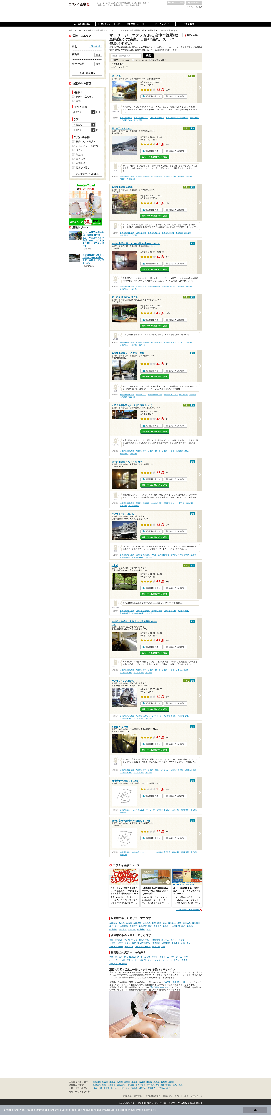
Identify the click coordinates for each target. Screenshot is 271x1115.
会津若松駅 (194, 118)
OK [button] (255, 1110)
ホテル (128, 943)
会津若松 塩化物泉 (127, 176)
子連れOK (129, 946)
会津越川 (191, 926)
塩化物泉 (175, 943)
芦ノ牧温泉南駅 (138, 557)
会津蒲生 (141, 929)
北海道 (149, 1082)
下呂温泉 (130, 1085)
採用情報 (198, 1103)
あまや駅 (123, 506)
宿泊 (111, 940)
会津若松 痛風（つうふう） (174, 343)
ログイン (190, 7)
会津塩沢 (132, 929)
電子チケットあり (122, 60)
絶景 (163, 946)
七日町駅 (123, 120)
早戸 (150, 926)
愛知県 (164, 1082)
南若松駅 (181, 176)
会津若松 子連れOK (157, 118)
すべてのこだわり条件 (87, 174)
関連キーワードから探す (80, 1091)
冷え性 (127, 940)
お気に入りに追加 (176, 96)
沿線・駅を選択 (87, 73)
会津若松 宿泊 (156, 176)
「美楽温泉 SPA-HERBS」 (160, 987)
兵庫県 (120, 1082)
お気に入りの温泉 (175, 3)
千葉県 (112, 1082)
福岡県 (171, 1082)
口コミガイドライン (171, 1096)
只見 (149, 929)
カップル (165, 940)
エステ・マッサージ (179, 940)
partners (57, 1110)
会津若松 (113, 923)
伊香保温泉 (140, 1085)
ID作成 (199, 7)
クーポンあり (141, 60)
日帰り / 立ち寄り (85, 96)
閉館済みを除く (159, 60)
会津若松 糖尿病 (170, 716)
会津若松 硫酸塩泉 (143, 176)
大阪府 (142, 1082)
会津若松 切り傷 (170, 176)
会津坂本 (187, 923)
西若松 (129, 923)
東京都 (134, 1082)
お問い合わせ (196, 1096)
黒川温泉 (160, 1085)
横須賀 (107, 1088)
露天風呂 (119, 940)
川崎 (100, 1088)
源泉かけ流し (145, 940)
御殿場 (134, 1088)
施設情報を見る (152, 96)
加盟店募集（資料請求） (133, 1096)
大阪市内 (142, 1088)
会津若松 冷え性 (126, 118)
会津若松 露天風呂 (163, 810)
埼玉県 (105, 1082)
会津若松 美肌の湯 (155, 395)
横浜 (95, 1088)
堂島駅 (186, 451)
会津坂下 (172, 923)
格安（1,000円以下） (141, 943)
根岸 (154, 923)
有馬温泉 (111, 1085)
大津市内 (161, 1088)
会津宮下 (143, 926)
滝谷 (117, 926)
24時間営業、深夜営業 (87, 146)
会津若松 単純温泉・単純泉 (146, 555)
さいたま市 (119, 1088)
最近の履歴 (194, 3)
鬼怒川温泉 (178, 1085)
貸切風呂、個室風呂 (161, 943)
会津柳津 (196, 923)
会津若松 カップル (141, 118)
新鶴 (159, 923)
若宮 (165, 923)
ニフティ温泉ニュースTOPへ (188, 910)
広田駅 (139, 120)
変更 (98, 55)
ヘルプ (185, 1096)
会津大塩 (123, 929)
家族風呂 (80, 163)
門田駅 (122, 179)
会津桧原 (124, 926)
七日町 (122, 923)
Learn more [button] (150, 1110)
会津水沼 (157, 926)
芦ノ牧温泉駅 (133, 506)
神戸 (168, 1088)
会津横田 (113, 929)
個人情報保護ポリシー (127, 1103)
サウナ (189, 943)
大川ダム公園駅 (190, 555)
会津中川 (167, 926)
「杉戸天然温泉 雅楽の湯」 (175, 982)
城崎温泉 (121, 1085)
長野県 (156, 1082)
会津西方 (133, 926)
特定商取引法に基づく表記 (148, 1103)
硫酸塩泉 (156, 940)
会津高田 (147, 923)
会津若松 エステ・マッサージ (177, 118)
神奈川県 (97, 1082)
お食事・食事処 (116, 943)
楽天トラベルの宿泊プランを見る (155, 157)
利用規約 (163, 1103)
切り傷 (134, 940)
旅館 (183, 943)
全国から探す (95, 46)
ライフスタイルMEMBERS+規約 (181, 1103)
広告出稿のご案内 (153, 1096)
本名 (183, 926)
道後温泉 (151, 1085)
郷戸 (111, 926)
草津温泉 (97, 1085)
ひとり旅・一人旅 (143, 946)
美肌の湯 (156, 946)
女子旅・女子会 (116, 946)
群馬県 (127, 1082)
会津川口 (176, 926)
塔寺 (179, 923)
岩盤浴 (79, 154)
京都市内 (152, 1088)
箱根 (104, 1085)
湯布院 (168, 1085)
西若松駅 (131, 120)
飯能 (128, 1088)
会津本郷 (137, 923)
